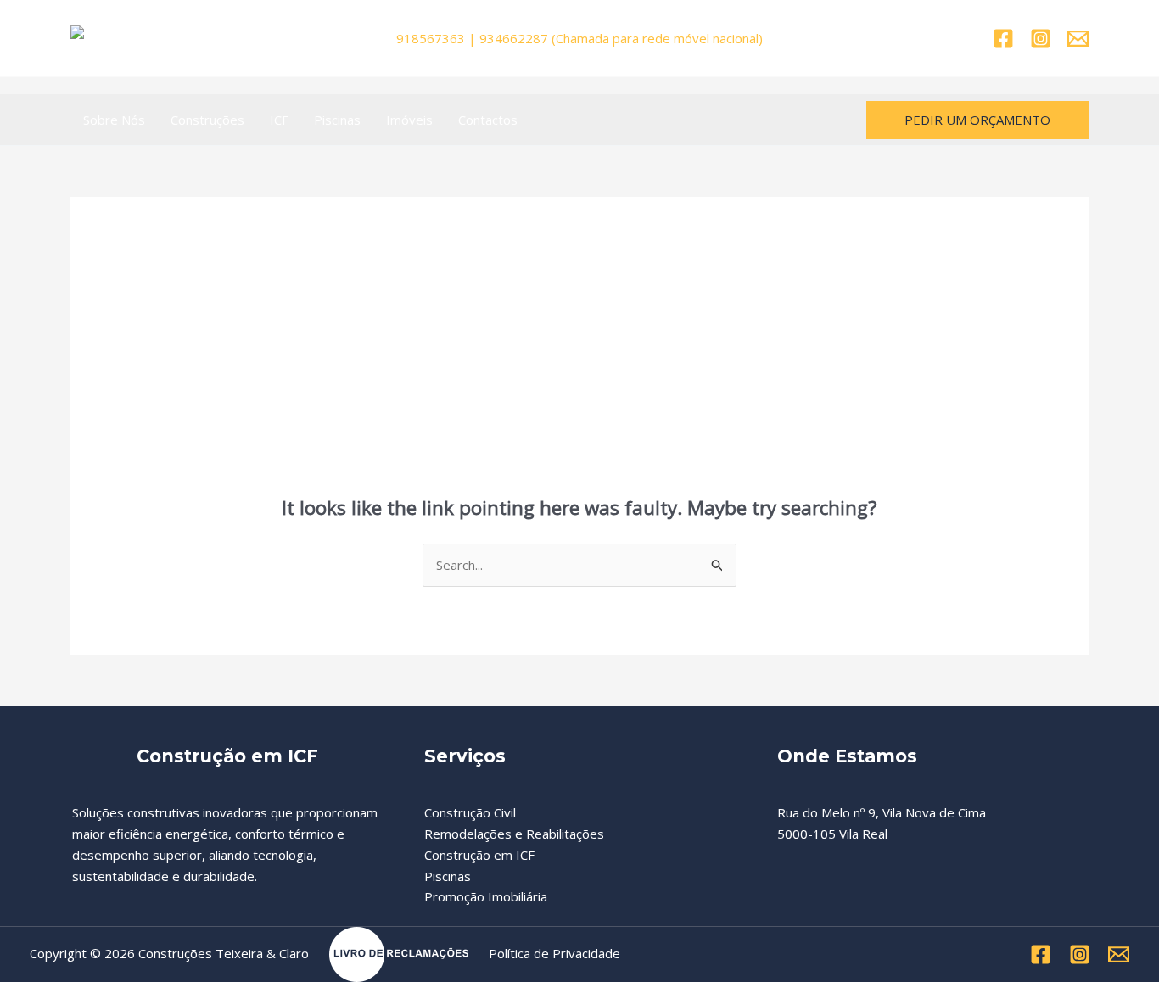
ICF (279, 119)
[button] (977, 120)
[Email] (1078, 38)
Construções (207, 119)
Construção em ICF (479, 854)
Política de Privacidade (554, 952)
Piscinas (337, 119)
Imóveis (409, 119)
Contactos (488, 119)
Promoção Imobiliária (485, 896)
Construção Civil (470, 812)
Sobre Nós (114, 119)
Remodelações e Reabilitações (514, 833)
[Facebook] (1003, 38)
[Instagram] (1040, 38)
